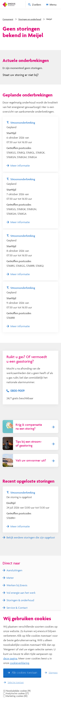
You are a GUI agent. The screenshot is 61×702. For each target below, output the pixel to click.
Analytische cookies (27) (17, 693)
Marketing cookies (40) (16, 696)
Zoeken (36, 4)
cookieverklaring (19, 663)
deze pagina (10, 658)
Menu (53, 4)
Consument (8, 19)
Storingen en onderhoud (29, 19)
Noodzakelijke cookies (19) (18, 690)
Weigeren (53, 672)
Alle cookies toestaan (24, 673)
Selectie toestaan (16, 682)
